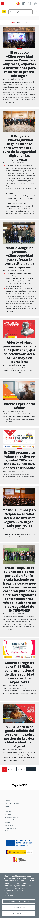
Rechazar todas (19, 907)
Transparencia (9, 825)
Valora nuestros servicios (12, 803)
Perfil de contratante (10, 828)
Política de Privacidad (10, 809)
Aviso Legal (8, 811)
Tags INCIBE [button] (19, 785)
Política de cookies (10, 820)
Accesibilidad (8, 814)
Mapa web (7, 822)
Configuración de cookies (11, 817)
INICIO (13, 23)
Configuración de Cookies (19, 901)
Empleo (7, 806)
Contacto (7, 800)
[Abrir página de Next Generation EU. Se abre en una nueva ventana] (19, 843)
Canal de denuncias (10, 831)
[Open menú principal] (2, 3)
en (4, 12)
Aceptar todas (18, 913)
